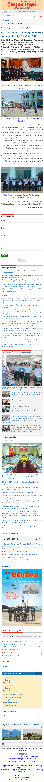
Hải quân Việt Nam (11, 702)
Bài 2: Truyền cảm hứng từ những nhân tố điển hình (20, 554)
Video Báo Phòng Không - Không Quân (16, 352)
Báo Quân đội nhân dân (13, 697)
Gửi (23, 260)
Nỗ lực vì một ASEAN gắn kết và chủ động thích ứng (19, 326)
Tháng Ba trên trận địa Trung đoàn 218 (16, 560)
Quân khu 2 (8, 680)
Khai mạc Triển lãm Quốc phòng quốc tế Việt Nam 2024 (19, 492)
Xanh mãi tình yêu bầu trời (12, 549)
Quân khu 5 (8, 688)
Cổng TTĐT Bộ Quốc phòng (14, 694)
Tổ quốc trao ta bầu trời (11, 650)
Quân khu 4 (8, 685)
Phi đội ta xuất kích (10, 652)
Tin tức (4, 23)
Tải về (40, 641)
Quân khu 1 (8, 677)
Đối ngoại (5, 20)
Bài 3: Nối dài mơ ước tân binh (14, 557)
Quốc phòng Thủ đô (11, 705)
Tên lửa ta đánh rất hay (11, 647)
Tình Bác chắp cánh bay (11, 655)
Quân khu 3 (8, 683)
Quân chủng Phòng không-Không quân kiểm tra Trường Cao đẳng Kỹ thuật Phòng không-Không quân (21, 388)
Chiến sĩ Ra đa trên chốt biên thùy (14, 644)
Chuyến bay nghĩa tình (18, 400)
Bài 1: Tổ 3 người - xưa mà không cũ (15, 551)
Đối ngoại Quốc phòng (15, 23)
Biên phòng (9, 700)
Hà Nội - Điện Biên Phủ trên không (15, 641)
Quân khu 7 (8, 690)
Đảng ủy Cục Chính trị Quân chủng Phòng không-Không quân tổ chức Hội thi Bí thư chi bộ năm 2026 (26, 394)
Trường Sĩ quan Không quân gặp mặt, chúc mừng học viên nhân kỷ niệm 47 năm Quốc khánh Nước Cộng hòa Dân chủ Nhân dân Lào (21, 335)
